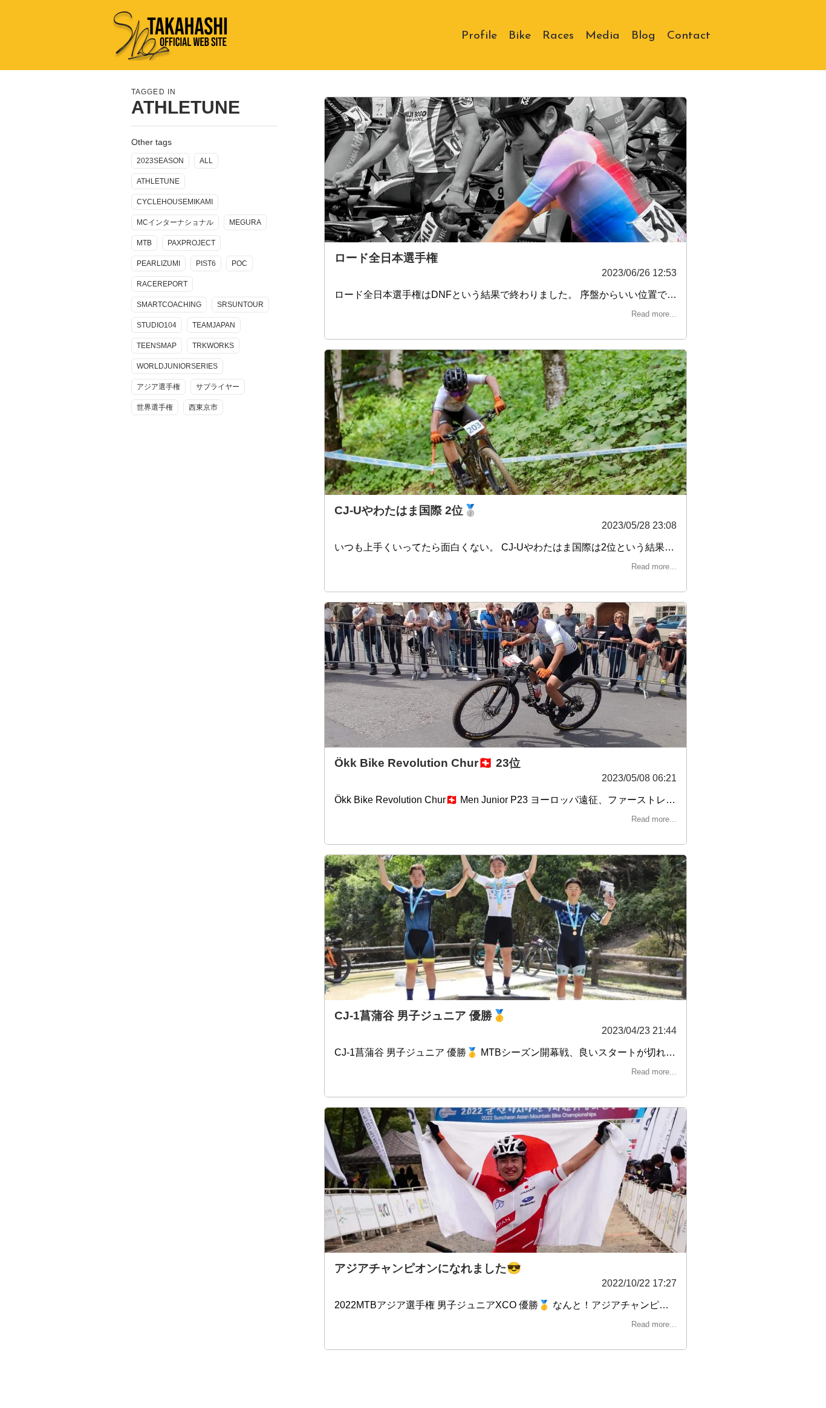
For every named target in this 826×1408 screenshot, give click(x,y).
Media (603, 35)
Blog (644, 35)
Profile (480, 35)
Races (559, 35)
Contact (689, 35)
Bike (521, 35)
